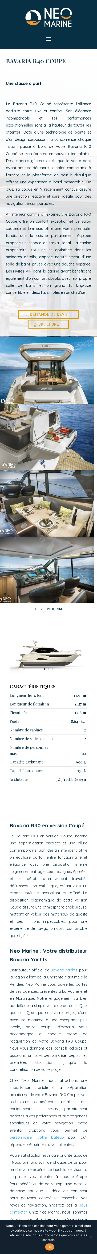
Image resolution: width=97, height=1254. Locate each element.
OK (50, 1247)
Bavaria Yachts (64, 970)
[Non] (91, 1237)
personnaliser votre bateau (37, 1137)
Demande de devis (49, 315)
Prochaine (55, 609)
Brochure (48, 325)
